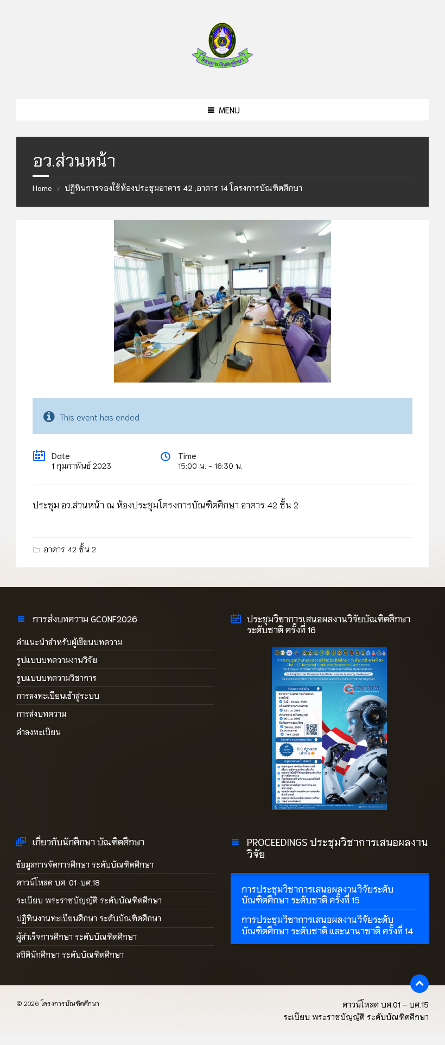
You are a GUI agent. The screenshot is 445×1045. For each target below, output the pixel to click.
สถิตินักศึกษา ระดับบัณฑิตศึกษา (71, 954)
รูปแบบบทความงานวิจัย (56, 660)
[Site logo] (222, 75)
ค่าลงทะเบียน (38, 732)
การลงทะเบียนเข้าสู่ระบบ (57, 695)
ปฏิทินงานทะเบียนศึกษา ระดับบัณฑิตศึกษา (88, 918)
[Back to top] (419, 983)
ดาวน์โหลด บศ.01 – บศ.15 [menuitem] (385, 1004)
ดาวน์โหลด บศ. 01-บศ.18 (58, 882)
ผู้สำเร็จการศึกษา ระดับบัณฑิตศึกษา (76, 936)
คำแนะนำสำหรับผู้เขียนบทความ (69, 642)
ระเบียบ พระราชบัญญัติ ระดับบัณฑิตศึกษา (89, 900)
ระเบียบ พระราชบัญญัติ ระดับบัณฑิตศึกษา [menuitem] (356, 1017)
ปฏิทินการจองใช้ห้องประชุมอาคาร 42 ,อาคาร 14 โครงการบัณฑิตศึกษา (183, 188)
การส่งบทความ (41, 713)
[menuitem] (329, 895)
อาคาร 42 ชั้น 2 (69, 549)
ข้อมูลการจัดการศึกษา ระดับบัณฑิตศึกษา (85, 864)
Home (42, 188)
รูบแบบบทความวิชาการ (56, 678)
